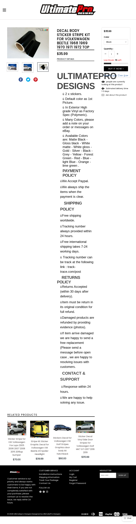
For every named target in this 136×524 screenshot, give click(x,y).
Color (106, 37)
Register (73, 480)
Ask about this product (116, 95)
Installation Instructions (50, 474)
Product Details (65, 59)
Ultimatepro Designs (22, 514)
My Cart (73, 477)
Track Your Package (48, 480)
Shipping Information (49, 477)
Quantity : (108, 48)
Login (71, 474)
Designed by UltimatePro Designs (46, 514)
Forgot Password (77, 483)
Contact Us (44, 483)
